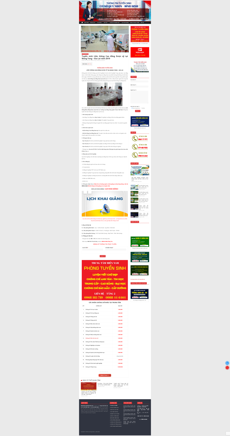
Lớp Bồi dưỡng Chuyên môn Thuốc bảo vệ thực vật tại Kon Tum (139, 179)
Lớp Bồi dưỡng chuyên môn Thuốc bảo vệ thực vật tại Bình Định (143, 200)
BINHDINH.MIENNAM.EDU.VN (87, 405)
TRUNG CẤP (92, 22)
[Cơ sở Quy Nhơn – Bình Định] (82, 22)
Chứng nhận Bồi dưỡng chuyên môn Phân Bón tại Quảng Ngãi (143, 207)
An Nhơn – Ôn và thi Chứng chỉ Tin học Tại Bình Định (105, 384)
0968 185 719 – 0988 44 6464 (143, 416)
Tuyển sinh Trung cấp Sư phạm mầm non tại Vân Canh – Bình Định (121, 385)
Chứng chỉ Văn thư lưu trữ (92, 338)
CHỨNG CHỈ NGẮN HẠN (114, 22)
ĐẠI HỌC (105, 22)
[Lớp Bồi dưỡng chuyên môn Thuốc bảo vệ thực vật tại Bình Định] (134, 198)
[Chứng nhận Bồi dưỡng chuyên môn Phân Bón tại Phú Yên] (134, 212)
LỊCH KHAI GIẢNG (125, 22)
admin (90, 60)
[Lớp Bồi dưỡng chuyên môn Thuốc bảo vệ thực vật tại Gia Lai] (134, 191)
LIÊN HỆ (142, 22)
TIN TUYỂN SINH (85, 54)
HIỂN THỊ (89, 64)
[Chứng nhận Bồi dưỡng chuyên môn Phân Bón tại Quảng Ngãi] (134, 204)
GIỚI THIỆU (86, 22)
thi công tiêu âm (141, 279)
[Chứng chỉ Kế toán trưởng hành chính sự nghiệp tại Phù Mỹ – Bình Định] (88, 383)
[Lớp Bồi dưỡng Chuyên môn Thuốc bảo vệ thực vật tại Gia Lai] (134, 185)
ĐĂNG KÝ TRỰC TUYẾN (134, 22)
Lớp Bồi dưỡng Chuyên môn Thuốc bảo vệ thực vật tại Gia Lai (143, 186)
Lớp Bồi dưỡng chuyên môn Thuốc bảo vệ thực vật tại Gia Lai (143, 193)
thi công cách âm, (134, 279)
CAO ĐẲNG (99, 22)
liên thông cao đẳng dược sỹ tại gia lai (98, 60)
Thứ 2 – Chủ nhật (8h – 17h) (143, 413)
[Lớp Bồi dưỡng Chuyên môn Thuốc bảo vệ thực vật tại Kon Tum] (140, 166)
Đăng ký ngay (104, 375)
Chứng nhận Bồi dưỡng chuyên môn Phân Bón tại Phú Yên (143, 214)
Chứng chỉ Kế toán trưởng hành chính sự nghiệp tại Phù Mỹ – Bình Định (88, 393)
